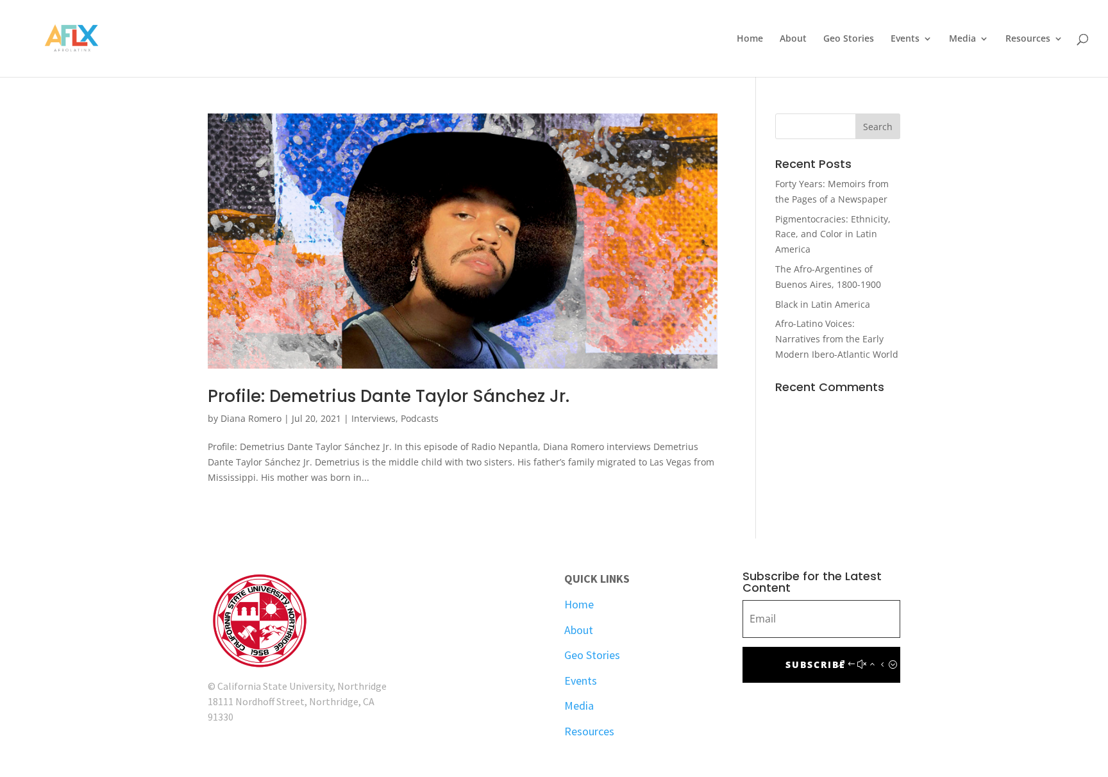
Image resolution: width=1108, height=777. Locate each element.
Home (750, 39)
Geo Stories (848, 39)
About (793, 39)
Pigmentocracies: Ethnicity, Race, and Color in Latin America (833, 234)
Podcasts (420, 418)
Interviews (373, 418)
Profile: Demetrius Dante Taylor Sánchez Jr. (388, 396)
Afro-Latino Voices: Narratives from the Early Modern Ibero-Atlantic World (836, 338)
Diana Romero (251, 418)
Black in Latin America (822, 304)
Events (905, 39)
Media (962, 39)
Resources (1027, 39)
